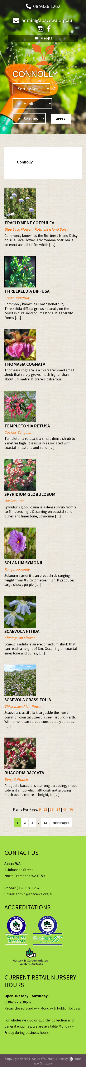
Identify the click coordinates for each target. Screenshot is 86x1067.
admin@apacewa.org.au (47, 20)
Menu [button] (46, 38)
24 (58, 809)
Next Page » (61, 823)
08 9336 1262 (46, 6)
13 (46, 822)
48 (65, 809)
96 (71, 809)
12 (45, 809)
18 (52, 809)
